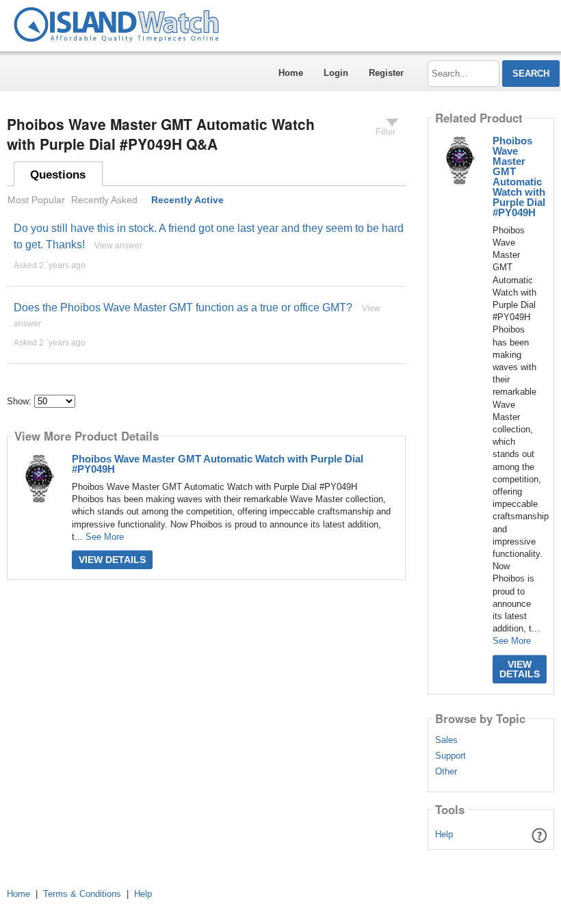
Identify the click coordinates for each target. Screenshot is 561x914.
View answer (118, 245)
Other (446, 771)
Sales (446, 740)
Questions (58, 174)
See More (105, 537)
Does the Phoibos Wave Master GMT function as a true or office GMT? (183, 307)
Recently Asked (104, 199)
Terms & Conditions (82, 894)
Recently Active (187, 199)
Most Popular (36, 199)
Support (450, 756)
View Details (112, 559)
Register (386, 73)
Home (290, 73)
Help (444, 834)
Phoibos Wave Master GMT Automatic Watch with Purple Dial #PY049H (217, 464)
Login (336, 73)
